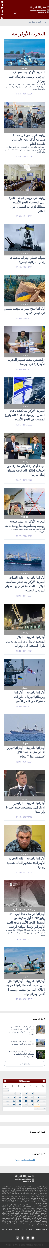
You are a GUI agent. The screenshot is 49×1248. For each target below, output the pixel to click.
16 (44, 1101)
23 (44, 1105)
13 (20, 1097)
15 (8, 1097)
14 (14, 1097)
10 (38, 1097)
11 (32, 1097)
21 (14, 1101)
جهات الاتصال (19, 1229)
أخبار (45, 22)
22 (8, 1101)
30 (44, 1108)
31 (38, 1108)
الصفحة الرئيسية (7, 1229)
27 (20, 1105)
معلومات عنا (29, 1229)
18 (32, 1101)
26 (26, 1105)
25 (32, 1105)
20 (20, 1101)
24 (38, 1105)
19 (26, 1101)
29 (8, 1105)
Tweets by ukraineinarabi (24, 1160)
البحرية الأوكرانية (35, 22)
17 (38, 1101)
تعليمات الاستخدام (41, 1229)
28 (14, 1105)
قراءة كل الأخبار (25, 1064)
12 (26, 1097)
